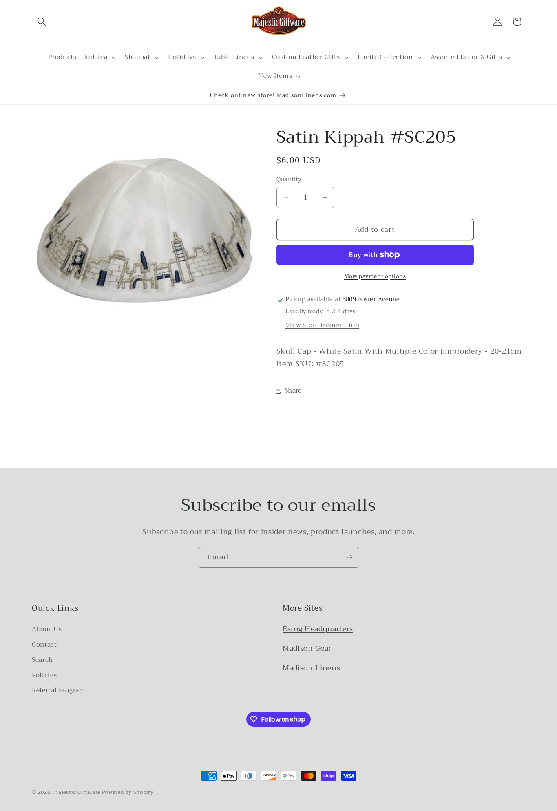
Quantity (289, 180)
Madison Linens (311, 668)
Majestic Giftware (76, 792)
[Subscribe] (349, 557)
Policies (44, 675)
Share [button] (293, 391)
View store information (322, 325)
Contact (44, 644)
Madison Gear (307, 648)
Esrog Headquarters (318, 629)
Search (42, 659)
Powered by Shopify (128, 792)
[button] (41, 21)
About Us (47, 629)
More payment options (375, 276)
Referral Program (59, 690)
